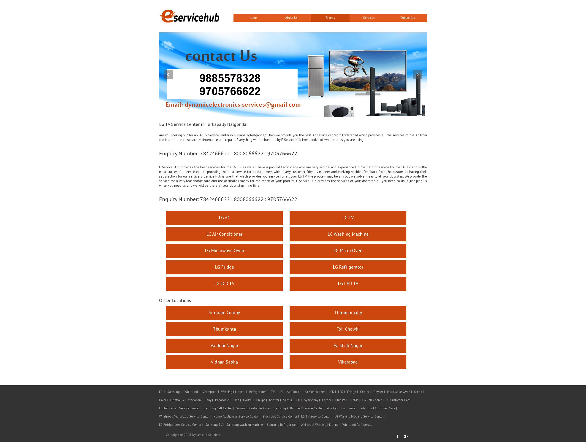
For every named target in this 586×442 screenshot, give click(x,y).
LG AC (224, 218)
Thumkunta (224, 329)
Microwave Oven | (399, 392)
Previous (168, 74)
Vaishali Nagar (348, 345)
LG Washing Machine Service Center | (360, 416)
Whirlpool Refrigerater (358, 425)
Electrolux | (178, 400)
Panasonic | (222, 400)
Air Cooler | (294, 392)
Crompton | (211, 392)
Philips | (261, 400)
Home (253, 18)
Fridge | (352, 392)
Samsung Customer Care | (253, 408)
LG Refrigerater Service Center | (181, 425)
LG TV (348, 218)
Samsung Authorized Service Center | (299, 408)
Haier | (163, 400)
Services (369, 18)
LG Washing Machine (348, 234)
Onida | (419, 392)
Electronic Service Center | (281, 416)
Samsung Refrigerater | (282, 425)
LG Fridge (224, 267)
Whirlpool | (192, 392)
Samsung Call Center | (218, 408)
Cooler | (365, 392)
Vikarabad (348, 362)
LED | (341, 392)
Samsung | (174, 392)
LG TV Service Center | (316, 416)
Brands (330, 18)
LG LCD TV (224, 283)
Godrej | (248, 400)
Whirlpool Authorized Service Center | (185, 416)
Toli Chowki (348, 329)
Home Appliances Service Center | (237, 416)
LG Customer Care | (399, 400)
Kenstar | (275, 400)
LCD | (332, 392)
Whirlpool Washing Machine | (320, 425)
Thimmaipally (348, 312)
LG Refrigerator (348, 267)
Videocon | (195, 400)
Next (417, 74)
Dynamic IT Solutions (206, 435)
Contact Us (407, 18)
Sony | (209, 400)
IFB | (299, 400)
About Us (291, 18)
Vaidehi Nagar (224, 345)
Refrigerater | (259, 392)
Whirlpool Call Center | (342, 408)
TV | (274, 392)
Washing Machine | (234, 392)
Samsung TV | (214, 425)
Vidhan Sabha (224, 362)
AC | (282, 392)
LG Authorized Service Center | (180, 408)
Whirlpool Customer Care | (379, 408)
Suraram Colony (224, 312)
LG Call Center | (373, 400)
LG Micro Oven (348, 250)
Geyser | (379, 392)
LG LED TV (348, 283)
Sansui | (288, 400)
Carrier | (327, 400)
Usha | (237, 400)
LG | (162, 392)
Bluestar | (341, 400)
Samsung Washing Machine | (245, 425)
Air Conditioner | (316, 392)
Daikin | (355, 400)
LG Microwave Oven (224, 250)
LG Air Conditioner (224, 234)
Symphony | (312, 400)
